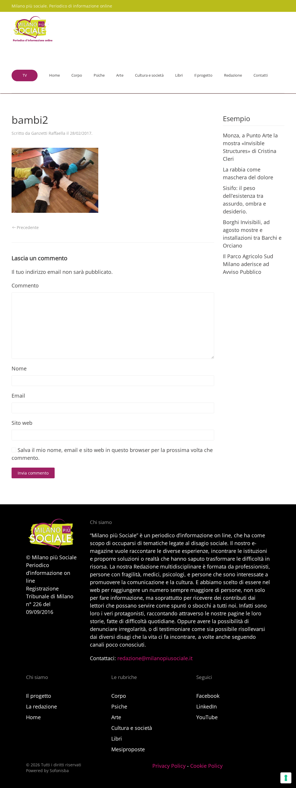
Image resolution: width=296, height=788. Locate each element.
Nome (19, 368)
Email (18, 395)
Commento (25, 285)
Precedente (28, 227)
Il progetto (203, 75)
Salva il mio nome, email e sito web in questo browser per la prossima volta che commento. (112, 453)
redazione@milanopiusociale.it (155, 658)
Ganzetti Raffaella (48, 133)
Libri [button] (179, 75)
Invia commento (33, 473)
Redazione (233, 75)
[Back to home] (32, 29)
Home (54, 75)
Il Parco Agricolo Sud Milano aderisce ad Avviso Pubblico (248, 264)
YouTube (207, 717)
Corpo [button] (76, 75)
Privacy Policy (169, 765)
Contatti (261, 75)
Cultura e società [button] (149, 75)
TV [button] (25, 75)
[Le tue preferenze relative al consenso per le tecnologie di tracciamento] (285, 777)
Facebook (207, 695)
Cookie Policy (206, 765)
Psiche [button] (99, 75)
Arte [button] (119, 75)
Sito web (22, 422)
